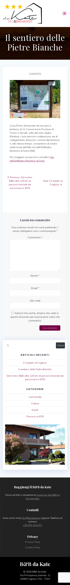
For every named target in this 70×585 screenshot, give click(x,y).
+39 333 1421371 (32, 525)
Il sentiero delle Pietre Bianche (35, 369)
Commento (35, 237)
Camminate (35, 73)
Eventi (35, 409)
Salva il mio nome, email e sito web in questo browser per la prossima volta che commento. (35, 316)
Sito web (35, 300)
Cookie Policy (32, 547)
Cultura (35, 403)
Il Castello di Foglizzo (35, 362)
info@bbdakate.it (30, 518)
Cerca (60, 345)
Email (35, 288)
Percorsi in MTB (35, 416)
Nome (35, 275)
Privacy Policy (32, 541)
